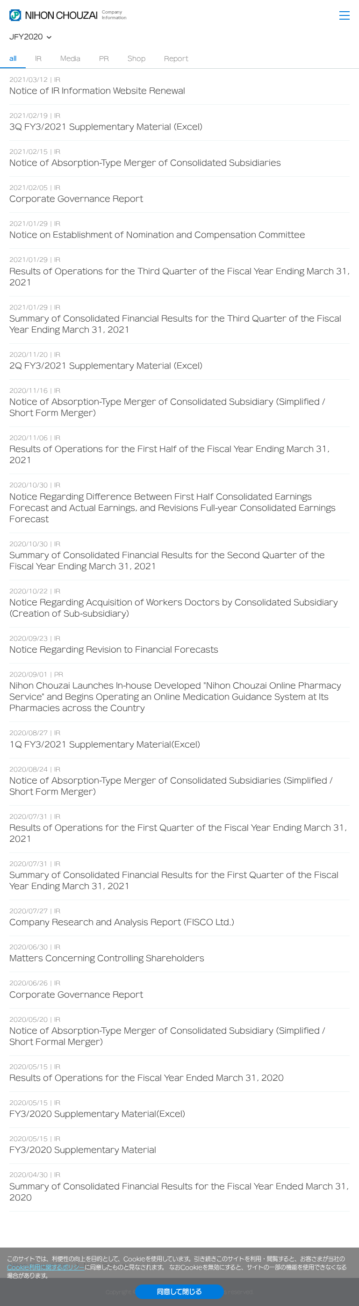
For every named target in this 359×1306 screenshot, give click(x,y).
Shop (136, 59)
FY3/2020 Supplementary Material (82, 1150)
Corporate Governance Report (76, 198)
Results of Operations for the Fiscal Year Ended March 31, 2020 (146, 1078)
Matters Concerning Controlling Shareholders (106, 958)
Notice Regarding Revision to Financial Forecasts (113, 649)
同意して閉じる (179, 1291)
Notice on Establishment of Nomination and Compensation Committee (157, 234)
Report (176, 59)
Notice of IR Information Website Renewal (97, 90)
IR (38, 59)
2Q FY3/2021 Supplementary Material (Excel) (106, 365)
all (12, 59)
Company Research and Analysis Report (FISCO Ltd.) (122, 922)
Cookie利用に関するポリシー (46, 1267)
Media (70, 59)
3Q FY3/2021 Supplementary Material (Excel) (106, 126)
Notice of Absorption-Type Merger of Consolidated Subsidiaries (145, 162)
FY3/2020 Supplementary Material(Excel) (97, 1114)
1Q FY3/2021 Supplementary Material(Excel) (105, 744)
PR (104, 59)
